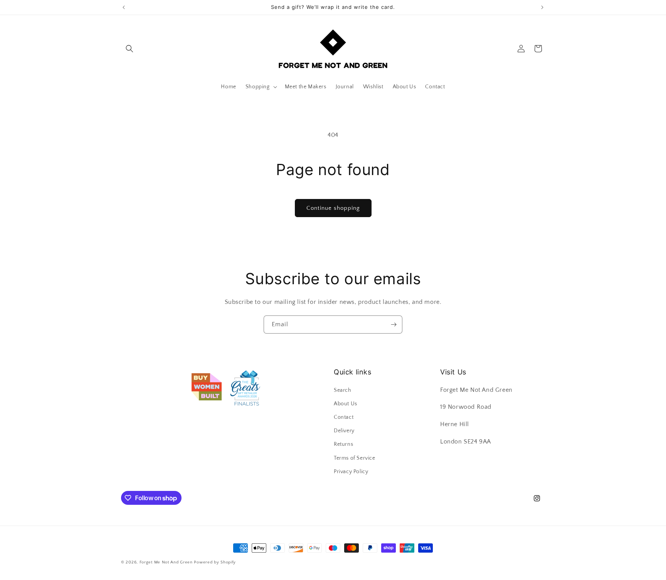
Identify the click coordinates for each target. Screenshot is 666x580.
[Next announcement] (542, 7)
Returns (343, 444)
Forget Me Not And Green (166, 562)
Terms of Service (354, 458)
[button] (129, 48)
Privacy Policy (351, 472)
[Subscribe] (393, 324)
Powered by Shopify (215, 562)
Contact (343, 417)
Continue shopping (333, 208)
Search (343, 390)
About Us (345, 404)
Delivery (344, 431)
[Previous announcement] (123, 7)
